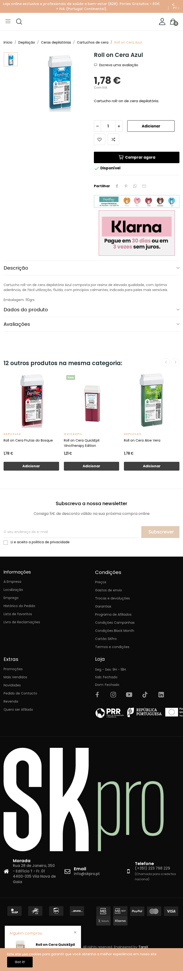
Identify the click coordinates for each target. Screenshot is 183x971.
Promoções (13, 669)
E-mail (144, 186)
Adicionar (151, 126)
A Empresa (12, 581)
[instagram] (113, 695)
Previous (166, 362)
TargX (143, 947)
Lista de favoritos (18, 614)
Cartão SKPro (106, 638)
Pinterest (126, 186)
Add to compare (113, 139)
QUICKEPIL (73, 434)
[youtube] (129, 695)
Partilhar (117, 186)
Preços (100, 582)
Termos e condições (112, 646)
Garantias (103, 606)
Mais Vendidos (15, 677)
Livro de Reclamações (22, 622)
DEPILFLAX (12, 434)
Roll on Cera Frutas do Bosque (28, 440)
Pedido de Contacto (20, 693)
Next (175, 362)
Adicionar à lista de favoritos (99, 139)
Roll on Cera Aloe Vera (142, 440)
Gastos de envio (108, 590)
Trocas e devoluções (112, 598)
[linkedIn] (161, 695)
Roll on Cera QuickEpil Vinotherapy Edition (81, 443)
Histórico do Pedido (19, 606)
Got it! (20, 962)
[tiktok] (145, 695)
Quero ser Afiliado (18, 709)
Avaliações (17, 324)
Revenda (11, 701)
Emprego (11, 597)
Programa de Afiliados (113, 614)
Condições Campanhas (115, 622)
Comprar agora (140, 157)
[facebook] (97, 695)
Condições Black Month (114, 630)
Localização (13, 589)
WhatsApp (135, 186)
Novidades (12, 685)
